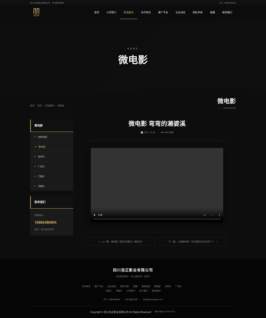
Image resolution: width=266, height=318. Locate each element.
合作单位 (146, 12)
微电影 (61, 105)
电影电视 (42, 136)
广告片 (41, 166)
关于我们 (143, 290)
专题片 (41, 186)
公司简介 (111, 12)
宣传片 (41, 156)
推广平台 (163, 12)
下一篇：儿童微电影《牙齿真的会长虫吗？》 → (193, 241)
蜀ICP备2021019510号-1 (165, 311)
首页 (96, 12)
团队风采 (198, 12)
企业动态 (180, 12)
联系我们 (227, 12)
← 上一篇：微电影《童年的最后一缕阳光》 (121, 241)
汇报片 (41, 176)
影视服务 (129, 12)
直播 (212, 12)
